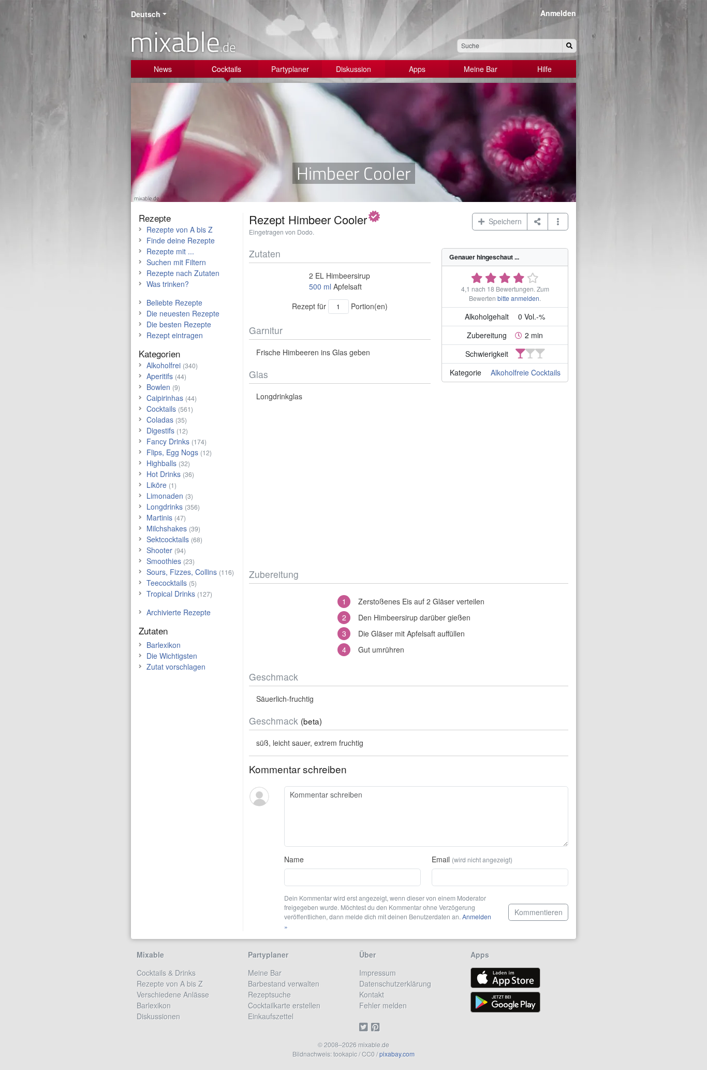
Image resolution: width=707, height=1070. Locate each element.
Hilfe (544, 69)
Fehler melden (383, 1005)
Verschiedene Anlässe (173, 994)
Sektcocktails (167, 539)
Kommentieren (538, 912)
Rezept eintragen (174, 335)
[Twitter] (365, 1027)
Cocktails (226, 69)
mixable (183, 41)
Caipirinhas (164, 398)
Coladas (159, 419)
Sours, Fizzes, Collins (181, 572)
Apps (417, 69)
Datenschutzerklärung (395, 983)
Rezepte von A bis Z (179, 229)
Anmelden (558, 13)
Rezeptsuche (269, 994)
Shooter (159, 550)
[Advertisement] (408, 485)
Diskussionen (158, 1016)
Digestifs (160, 430)
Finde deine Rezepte (180, 240)
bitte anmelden (518, 298)
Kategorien (159, 353)
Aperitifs (159, 376)
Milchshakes (166, 528)
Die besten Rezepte (178, 324)
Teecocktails (166, 582)
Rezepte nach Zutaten (182, 273)
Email (472, 859)
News (163, 69)
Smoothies (163, 561)
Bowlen (158, 387)
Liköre (156, 485)
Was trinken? (167, 284)
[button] (558, 221)
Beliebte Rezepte (174, 302)
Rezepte (155, 217)
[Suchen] (569, 46)
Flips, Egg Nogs (172, 452)
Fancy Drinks (167, 441)
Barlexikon (163, 645)
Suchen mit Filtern (176, 262)
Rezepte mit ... (170, 251)
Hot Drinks (163, 474)
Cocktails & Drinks (166, 972)
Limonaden (164, 495)
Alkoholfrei (163, 365)
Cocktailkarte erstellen (284, 1005)
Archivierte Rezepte (178, 612)
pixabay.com (397, 1053)
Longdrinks (164, 506)
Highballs (161, 463)
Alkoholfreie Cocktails (526, 372)
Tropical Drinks (170, 593)
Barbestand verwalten (283, 983)
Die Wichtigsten (171, 655)
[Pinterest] (377, 1027)
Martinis (159, 517)
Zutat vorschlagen (175, 666)
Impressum (377, 972)
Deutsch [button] (145, 14)
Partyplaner (290, 69)
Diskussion (353, 69)
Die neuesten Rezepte (182, 313)
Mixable (150, 954)
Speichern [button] (503, 221)
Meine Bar (480, 69)
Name (294, 859)
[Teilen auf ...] (537, 221)
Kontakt (371, 994)
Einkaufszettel (270, 1016)
